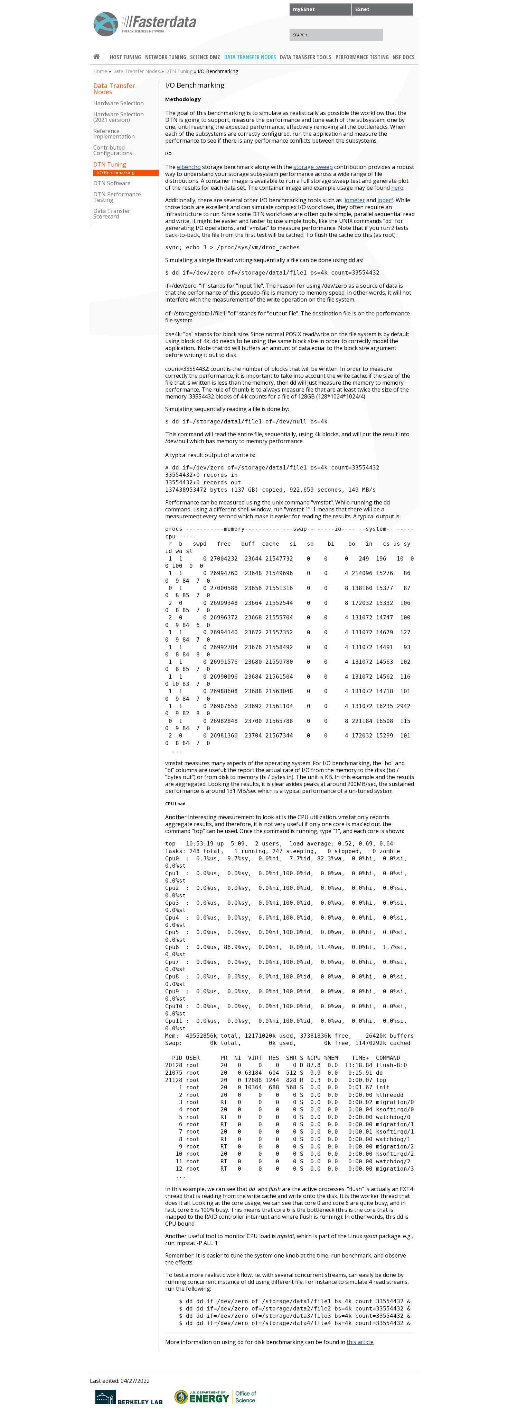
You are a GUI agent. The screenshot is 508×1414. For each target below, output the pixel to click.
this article (360, 1342)
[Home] (145, 25)
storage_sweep (313, 167)
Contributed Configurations (112, 150)
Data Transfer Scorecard (111, 213)
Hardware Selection (118, 103)
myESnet (304, 9)
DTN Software (112, 183)
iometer (355, 200)
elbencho (189, 167)
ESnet (362, 9)
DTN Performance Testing (117, 197)
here (397, 187)
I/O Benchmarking (115, 173)
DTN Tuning (178, 71)
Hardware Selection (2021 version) (118, 117)
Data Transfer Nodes (136, 71)
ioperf (385, 200)
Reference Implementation (114, 133)
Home (100, 71)
